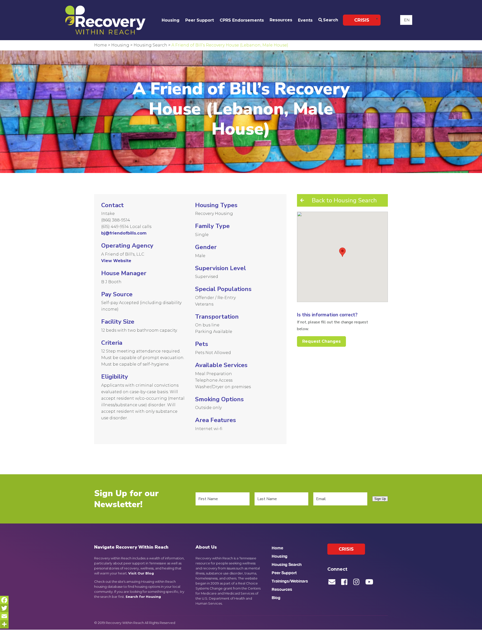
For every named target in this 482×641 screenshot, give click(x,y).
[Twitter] (4, 608)
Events (305, 20)
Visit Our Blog (141, 573)
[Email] (4, 616)
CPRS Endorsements (242, 20)
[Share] (4, 624)
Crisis (361, 20)
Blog (276, 597)
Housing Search (287, 564)
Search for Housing (143, 597)
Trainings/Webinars (290, 580)
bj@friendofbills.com (124, 233)
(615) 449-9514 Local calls (126, 226)
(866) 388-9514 (115, 220)
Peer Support (199, 20)
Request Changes (321, 341)
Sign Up (380, 499)
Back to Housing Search (344, 200)
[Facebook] (4, 600)
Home (277, 547)
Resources (281, 20)
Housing (170, 20)
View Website (116, 260)
